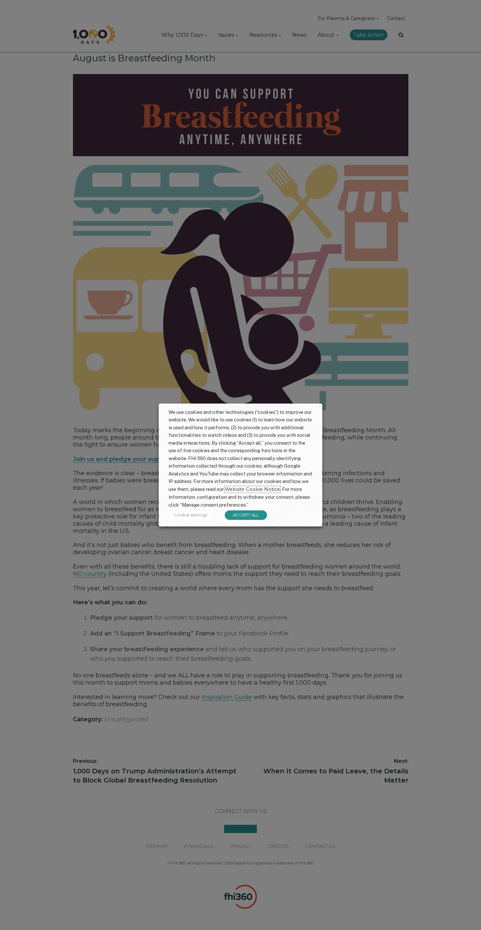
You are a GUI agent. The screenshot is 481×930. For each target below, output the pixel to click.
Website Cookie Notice (252, 489)
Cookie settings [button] (190, 515)
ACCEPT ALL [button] (246, 515)
